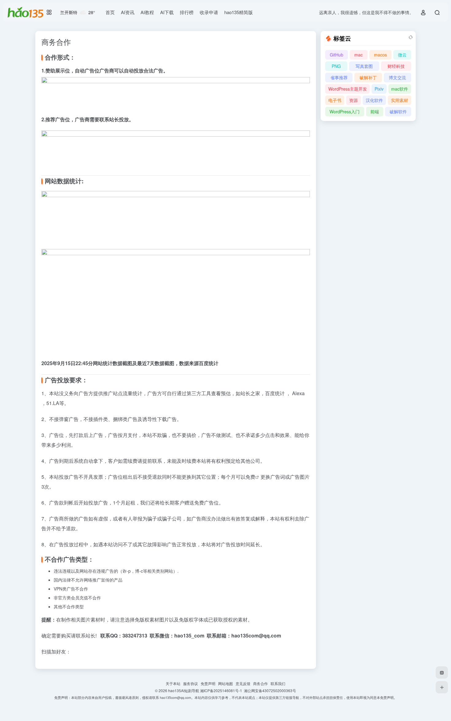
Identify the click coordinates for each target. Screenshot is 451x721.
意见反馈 (244, 683)
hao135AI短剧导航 (184, 690)
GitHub (336, 55)
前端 (374, 111)
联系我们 (278, 683)
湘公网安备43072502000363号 (270, 690)
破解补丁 (368, 77)
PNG (336, 66)
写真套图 (364, 66)
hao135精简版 (238, 12)
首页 (110, 12)
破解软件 (398, 111)
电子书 (334, 100)
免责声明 (209, 683)
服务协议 (192, 683)
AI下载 (167, 12)
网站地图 (227, 683)
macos (380, 55)
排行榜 (187, 12)
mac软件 (399, 89)
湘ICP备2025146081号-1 (222, 690)
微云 (402, 55)
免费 (250, 476)
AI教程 (147, 12)
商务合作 (262, 683)
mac (358, 55)
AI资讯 (127, 12)
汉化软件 (374, 100)
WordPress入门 (345, 111)
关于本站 (174, 683)
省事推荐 (339, 77)
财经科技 (396, 66)
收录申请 (209, 12)
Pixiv (379, 89)
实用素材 (399, 100)
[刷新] (410, 37)
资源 (353, 100)
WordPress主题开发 (347, 89)
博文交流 (397, 77)
